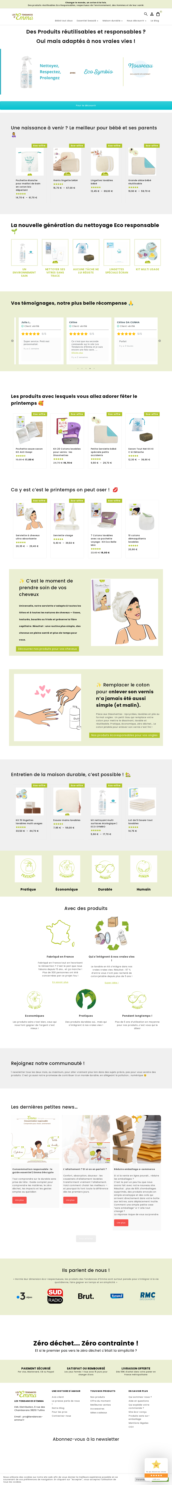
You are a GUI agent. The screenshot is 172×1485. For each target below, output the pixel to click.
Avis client (58, 1397)
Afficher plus (74, 353)
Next (159, 341)
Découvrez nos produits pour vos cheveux (47, 649)
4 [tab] (90, 368)
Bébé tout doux (64, 20)
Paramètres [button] (142, 1479)
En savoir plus (60, 982)
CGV (131, 1426)
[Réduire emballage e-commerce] (137, 1139)
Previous (12, 341)
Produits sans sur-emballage (139, 1417)
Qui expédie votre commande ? (139, 1406)
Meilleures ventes (100, 1404)
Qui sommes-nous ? (140, 1397)
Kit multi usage (147, 269)
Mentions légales (138, 1423)
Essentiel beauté (86, 20)
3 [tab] (86, 368)
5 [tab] (94, 368)
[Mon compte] (152, 14)
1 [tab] (78, 368)
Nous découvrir (135, 20)
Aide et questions (139, 1400)
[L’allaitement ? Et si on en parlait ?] (86, 1139)
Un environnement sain (24, 273)
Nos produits (97, 1397)
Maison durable (111, 20)
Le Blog (155, 20)
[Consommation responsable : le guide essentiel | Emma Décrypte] (35, 1139)
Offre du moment (100, 1400)
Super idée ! (112, 982)
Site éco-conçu (137, 1412)
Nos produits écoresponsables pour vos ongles (124, 735)
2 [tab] (82, 368)
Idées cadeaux (98, 1412)
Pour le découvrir (86, 105)
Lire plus (19, 1200)
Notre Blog (58, 1408)
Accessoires (97, 1408)
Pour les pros (59, 1412)
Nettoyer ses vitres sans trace (55, 273)
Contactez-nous (61, 1415)
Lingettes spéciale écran (116, 271)
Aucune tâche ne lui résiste (86, 271)
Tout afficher (86, 1238)
